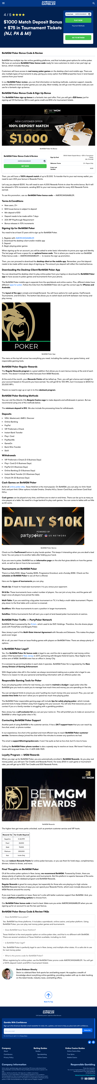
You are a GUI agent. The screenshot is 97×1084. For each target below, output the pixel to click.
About (6, 1051)
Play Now (78, 20)
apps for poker (16, 285)
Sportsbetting (42, 1054)
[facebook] (93, 1042)
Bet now (25, 166)
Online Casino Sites (73, 1051)
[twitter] (89, 1042)
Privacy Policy (8, 1057)
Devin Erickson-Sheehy (26, 969)
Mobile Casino (72, 1057)
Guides (38, 1051)
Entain (33, 624)
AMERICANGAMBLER (25, 238)
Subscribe (87, 1030)
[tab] (48, 921)
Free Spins (70, 1054)
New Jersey (28, 656)
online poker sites (17, 487)
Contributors (8, 1054)
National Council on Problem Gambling (85, 1075)
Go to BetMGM (78, 38)
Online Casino (42, 1057)
